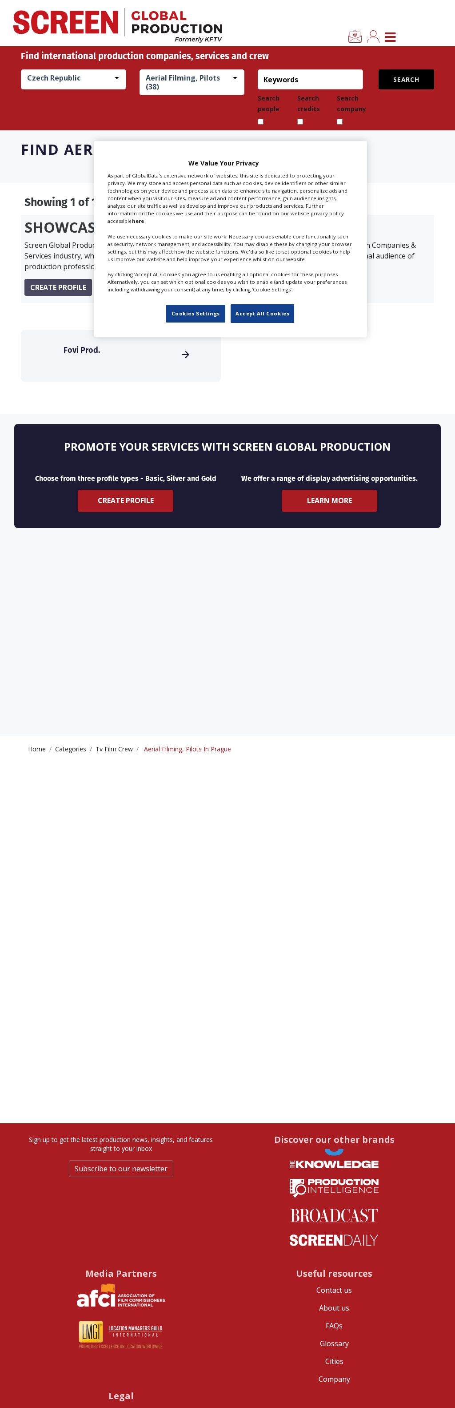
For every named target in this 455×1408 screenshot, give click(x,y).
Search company (351, 103)
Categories (70, 749)
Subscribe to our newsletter (121, 1169)
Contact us (334, 1290)
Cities (334, 1361)
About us (334, 1308)
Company (334, 1379)
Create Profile (126, 500)
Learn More (329, 500)
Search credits (308, 103)
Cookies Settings (196, 313)
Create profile (58, 287)
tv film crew (114, 749)
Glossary (334, 1343)
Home (37, 749)
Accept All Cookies (262, 313)
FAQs (334, 1326)
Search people (268, 103)
